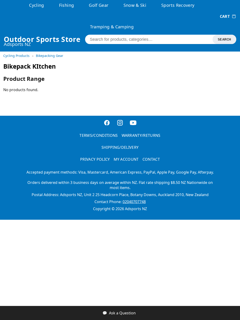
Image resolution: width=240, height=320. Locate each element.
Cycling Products (16, 55)
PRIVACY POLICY (95, 159)
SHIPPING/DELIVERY (120, 147)
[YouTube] (133, 123)
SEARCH (224, 39)
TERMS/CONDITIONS (98, 135)
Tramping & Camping (112, 27)
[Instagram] (120, 123)
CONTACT (151, 159)
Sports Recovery (177, 5)
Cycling (36, 5)
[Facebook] (107, 123)
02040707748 (134, 201)
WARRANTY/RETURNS (141, 135)
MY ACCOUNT (126, 159)
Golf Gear (98, 5)
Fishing (66, 5)
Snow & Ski (135, 5)
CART (225, 16)
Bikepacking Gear (49, 55)
